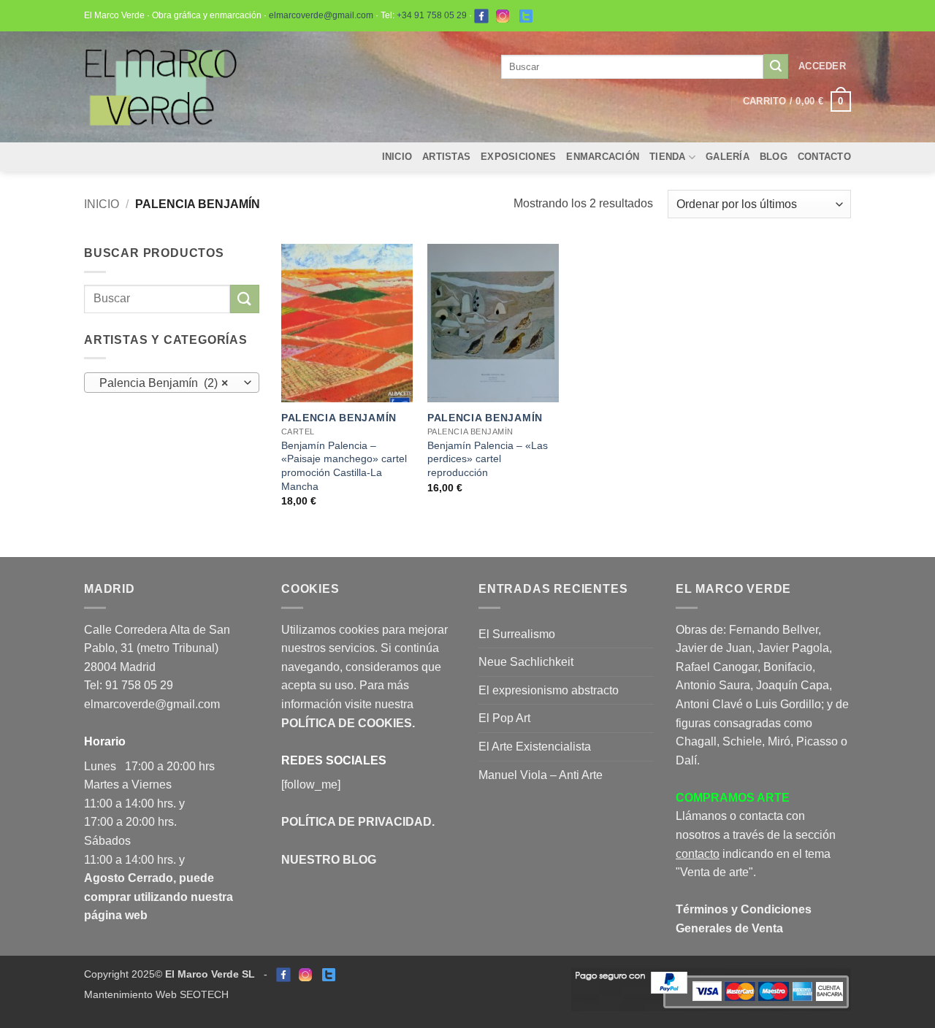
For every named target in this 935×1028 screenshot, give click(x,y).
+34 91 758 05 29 (432, 15)
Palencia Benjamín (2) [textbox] (164, 383)
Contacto (824, 156)
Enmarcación (602, 156)
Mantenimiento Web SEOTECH (156, 994)
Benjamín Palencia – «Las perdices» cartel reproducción (487, 459)
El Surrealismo (516, 634)
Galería (727, 156)
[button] (822, 66)
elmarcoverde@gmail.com (321, 15)
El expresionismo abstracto (548, 690)
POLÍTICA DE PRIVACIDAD (356, 822)
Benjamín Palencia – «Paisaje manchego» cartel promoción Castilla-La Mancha (344, 466)
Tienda (667, 156)
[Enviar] (775, 66)
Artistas (446, 156)
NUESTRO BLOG (328, 860)
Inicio (397, 156)
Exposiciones (518, 156)
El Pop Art (504, 718)
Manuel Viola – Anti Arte (540, 775)
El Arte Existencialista (534, 746)
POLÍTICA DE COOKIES (346, 723)
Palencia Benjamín (339, 417)
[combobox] (171, 382)
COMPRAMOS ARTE (733, 797)
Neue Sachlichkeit (525, 662)
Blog (773, 156)
